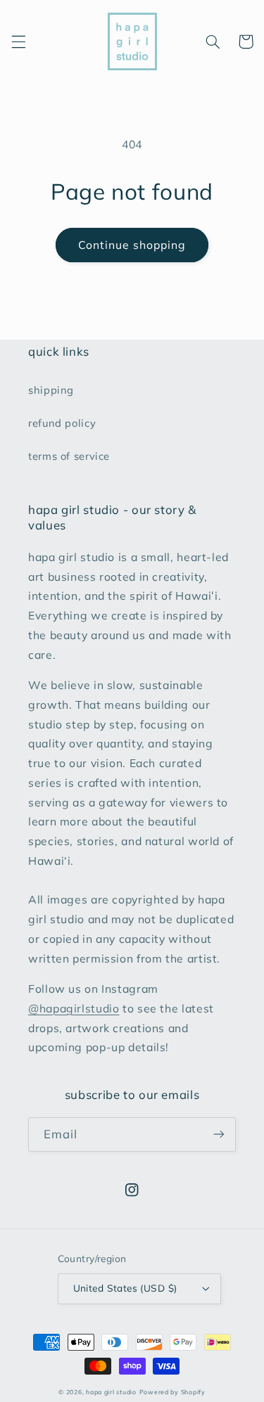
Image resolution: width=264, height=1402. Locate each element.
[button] (18, 41)
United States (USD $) (125, 1288)
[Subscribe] (219, 1134)
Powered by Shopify (172, 1392)
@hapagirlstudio (73, 1008)
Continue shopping (132, 245)
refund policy (62, 423)
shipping (51, 390)
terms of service (69, 456)
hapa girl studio (111, 1392)
